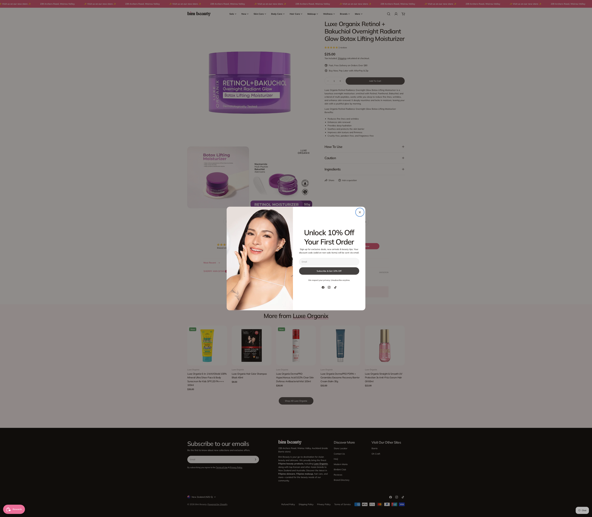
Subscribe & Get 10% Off (329, 271)
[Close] (360, 212)
